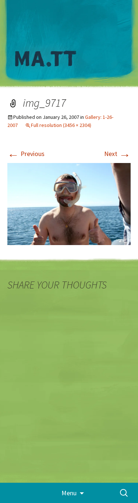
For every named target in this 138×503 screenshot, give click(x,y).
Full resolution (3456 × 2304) (61, 125)
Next (117, 153)
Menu (69, 493)
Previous (26, 153)
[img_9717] (69, 203)
